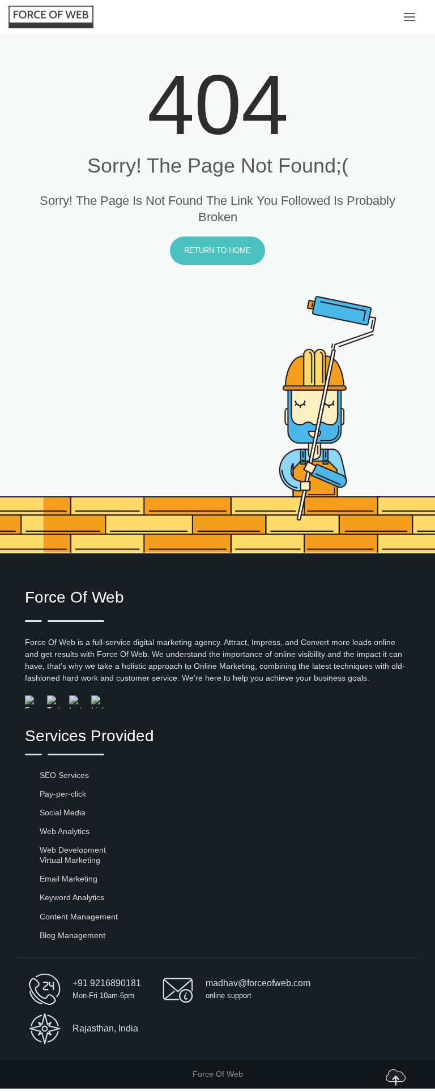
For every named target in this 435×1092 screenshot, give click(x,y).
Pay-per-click (63, 793)
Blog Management (72, 935)
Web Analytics (64, 831)
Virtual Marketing (70, 860)
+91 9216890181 (106, 983)
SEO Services (64, 775)
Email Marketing (68, 878)
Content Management (79, 916)
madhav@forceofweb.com (258, 983)
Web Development (73, 849)
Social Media (63, 812)
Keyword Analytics (72, 897)
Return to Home (217, 250)
